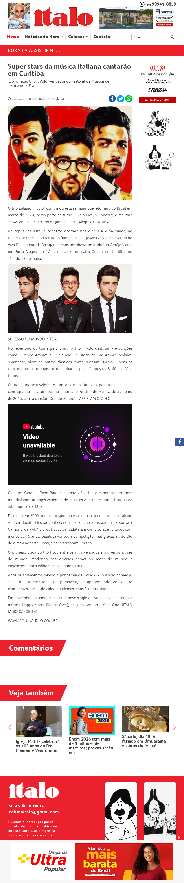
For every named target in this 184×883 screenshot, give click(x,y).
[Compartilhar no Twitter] (120, 98)
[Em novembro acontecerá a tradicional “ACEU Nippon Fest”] (145, 719)
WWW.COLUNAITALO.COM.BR (33, 620)
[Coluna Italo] (19, 16)
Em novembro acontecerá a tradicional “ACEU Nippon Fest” (139, 744)
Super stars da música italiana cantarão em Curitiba (69, 70)
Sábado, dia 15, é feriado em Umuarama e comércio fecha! (91, 741)
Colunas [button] (76, 36)
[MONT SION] (137, 18)
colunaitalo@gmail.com (34, 812)
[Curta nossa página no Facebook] (179, 442)
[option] (137, 18)
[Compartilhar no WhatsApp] (128, 98)
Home (14, 36)
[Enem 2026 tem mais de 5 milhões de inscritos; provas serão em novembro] (39, 720)
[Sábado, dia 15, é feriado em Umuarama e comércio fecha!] (92, 719)
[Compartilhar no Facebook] (112, 98)
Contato (102, 36)
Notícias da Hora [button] (42, 36)
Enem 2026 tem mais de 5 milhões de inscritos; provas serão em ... (38, 745)
